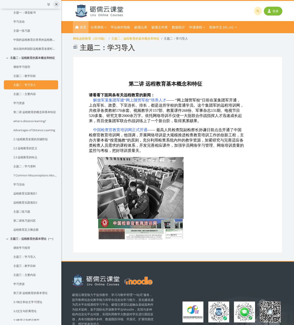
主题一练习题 (21, 31)
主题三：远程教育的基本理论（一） (32, 239)
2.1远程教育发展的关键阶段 (30, 139)
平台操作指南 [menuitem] (120, 27)
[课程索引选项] (48, 4)
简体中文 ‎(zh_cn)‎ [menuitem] (221, 27)
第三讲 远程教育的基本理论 (30, 293)
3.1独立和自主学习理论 (27, 302)
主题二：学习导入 (24, 85)
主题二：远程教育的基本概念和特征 (32, 58)
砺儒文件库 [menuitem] (160, 27)
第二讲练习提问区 (24, 220)
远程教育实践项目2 (25, 202)
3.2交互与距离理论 (25, 311)
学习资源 (19, 103)
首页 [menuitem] (83, 27)
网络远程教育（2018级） (90, 38)
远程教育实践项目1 (25, 193)
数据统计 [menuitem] (178, 27)
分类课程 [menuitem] (97, 27)
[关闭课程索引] (56, 4)
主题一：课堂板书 (24, 12)
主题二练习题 (21, 211)
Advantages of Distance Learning (34, 130)
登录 (275, 11)
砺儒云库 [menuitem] (140, 27)
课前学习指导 (21, 67)
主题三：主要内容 (24, 275)
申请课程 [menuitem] (195, 27)
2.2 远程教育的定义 (25, 148)
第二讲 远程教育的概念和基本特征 (34, 112)
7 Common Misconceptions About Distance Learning (34, 175)
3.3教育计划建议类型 (26, 320)
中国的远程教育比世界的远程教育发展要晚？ (34, 40)
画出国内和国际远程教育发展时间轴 (34, 49)
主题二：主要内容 (24, 94)
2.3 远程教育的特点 (25, 157)
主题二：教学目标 (24, 76)
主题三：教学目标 (24, 266)
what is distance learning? (29, 121)
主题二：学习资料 (24, 166)
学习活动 (19, 21)
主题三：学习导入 (24, 257)
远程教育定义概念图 (26, 230)
